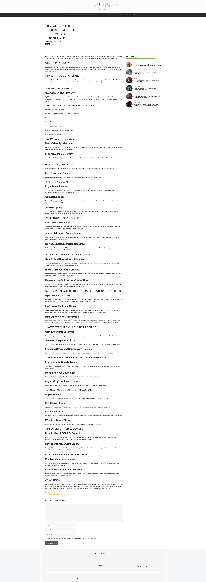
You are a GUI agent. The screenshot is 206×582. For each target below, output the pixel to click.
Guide (47, 44)
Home (72, 15)
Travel (121, 15)
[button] (134, 15)
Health (89, 15)
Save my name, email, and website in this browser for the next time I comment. (72, 538)
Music (115, 15)
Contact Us (80, 15)
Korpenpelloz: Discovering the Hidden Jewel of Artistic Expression (147, 96)
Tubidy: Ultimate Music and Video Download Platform (61, 496)
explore (85, 58)
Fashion (103, 15)
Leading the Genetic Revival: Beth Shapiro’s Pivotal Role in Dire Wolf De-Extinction (147, 104)
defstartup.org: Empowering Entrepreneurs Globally (61, 494)
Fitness (129, 15)
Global (95, 15)
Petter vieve (48, 41)
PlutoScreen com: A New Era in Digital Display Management (145, 88)
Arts (109, 15)
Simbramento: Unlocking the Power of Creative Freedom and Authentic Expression (147, 64)
